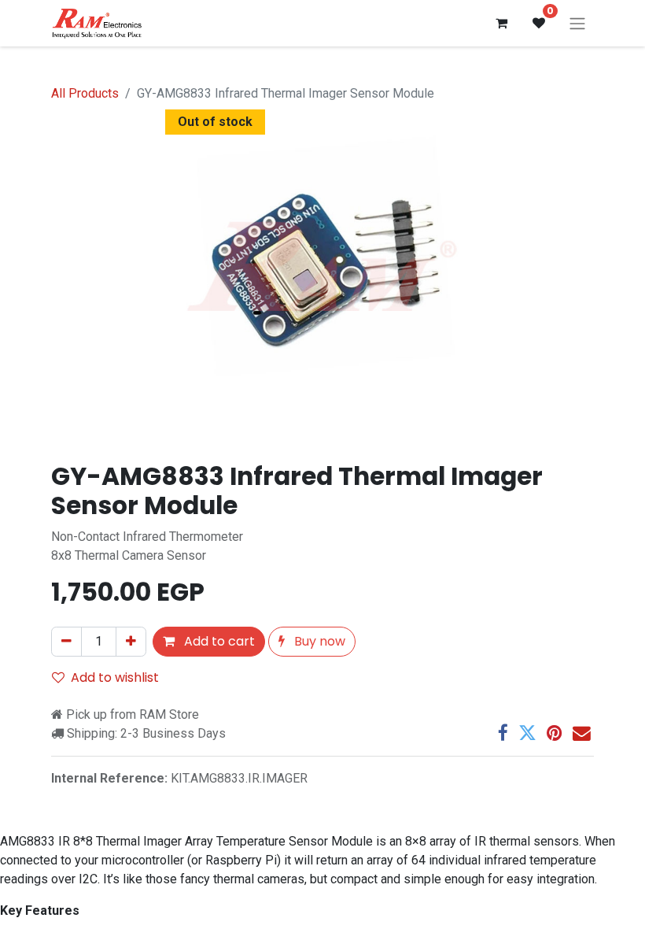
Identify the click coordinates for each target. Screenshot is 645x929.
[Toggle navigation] (577, 23)
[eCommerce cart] (501, 23)
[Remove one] (66, 642)
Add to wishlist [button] (115, 677)
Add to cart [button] (218, 641)
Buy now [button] (318, 641)
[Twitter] (527, 733)
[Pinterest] (554, 733)
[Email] (582, 733)
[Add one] (131, 642)
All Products (85, 93)
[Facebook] (503, 733)
